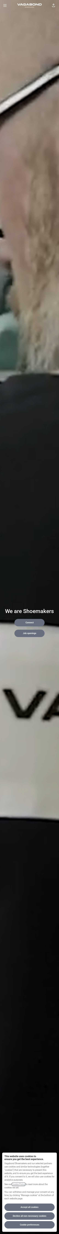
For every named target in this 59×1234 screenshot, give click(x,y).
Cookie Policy (18, 1184)
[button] (53, 5)
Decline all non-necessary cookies (29, 1216)
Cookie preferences (29, 1224)
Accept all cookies (29, 1207)
